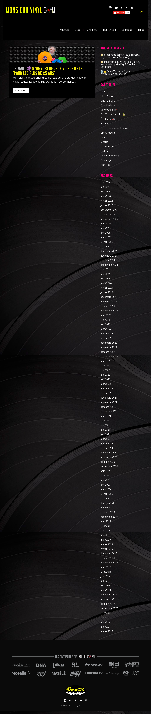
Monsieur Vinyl (108, 146)
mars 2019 (106, 540)
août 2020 (106, 471)
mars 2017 (106, 627)
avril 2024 (105, 278)
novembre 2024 (109, 256)
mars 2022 (106, 384)
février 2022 (107, 388)
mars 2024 (106, 283)
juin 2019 (105, 530)
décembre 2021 (109, 398)
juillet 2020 (106, 475)
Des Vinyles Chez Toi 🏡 (113, 114)
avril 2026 (105, 191)
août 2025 (106, 223)
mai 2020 (105, 480)
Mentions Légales (84, 706)
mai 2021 (105, 430)
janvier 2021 (107, 448)
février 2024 (107, 288)
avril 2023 (105, 324)
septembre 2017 (109, 608)
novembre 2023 (109, 301)
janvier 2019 (107, 549)
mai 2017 (105, 622)
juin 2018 (105, 576)
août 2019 (106, 521)
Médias (104, 142)
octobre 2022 (108, 352)
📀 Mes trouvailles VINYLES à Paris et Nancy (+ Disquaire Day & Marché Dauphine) (120, 64)
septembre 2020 (109, 466)
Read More (21, 90)
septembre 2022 (109, 356)
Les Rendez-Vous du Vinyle (115, 128)
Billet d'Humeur (108, 96)
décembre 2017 (109, 595)
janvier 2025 (107, 246)
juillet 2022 (106, 365)
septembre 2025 (109, 219)
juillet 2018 (106, 572)
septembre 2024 (109, 265)
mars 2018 (106, 590)
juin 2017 (105, 617)
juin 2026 (105, 182)
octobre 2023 (108, 306)
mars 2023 (106, 329)
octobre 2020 (108, 462)
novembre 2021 (109, 402)
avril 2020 (105, 485)
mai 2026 (105, 187)
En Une (104, 123)
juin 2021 (105, 425)
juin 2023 (105, 320)
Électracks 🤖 (108, 119)
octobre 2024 (108, 260)
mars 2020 (106, 489)
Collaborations (108, 105)
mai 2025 (105, 228)
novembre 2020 (109, 457)
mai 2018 (105, 581)
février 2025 (107, 242)
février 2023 (107, 333)
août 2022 (106, 361)
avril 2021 (105, 434)
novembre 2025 (109, 210)
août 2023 (106, 315)
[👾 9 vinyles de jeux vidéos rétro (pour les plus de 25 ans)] (52, 54)
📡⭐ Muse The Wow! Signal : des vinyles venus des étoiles (118, 73)
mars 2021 (106, 439)
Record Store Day (110, 156)
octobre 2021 (108, 407)
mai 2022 (105, 375)
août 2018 (106, 567)
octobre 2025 (108, 214)
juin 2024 (105, 269)
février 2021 (107, 443)
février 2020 (107, 494)
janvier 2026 (107, 205)
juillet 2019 (106, 526)
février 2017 (107, 631)
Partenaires (106, 151)
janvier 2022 (107, 393)
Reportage (106, 160)
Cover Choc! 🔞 (109, 110)
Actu (103, 91)
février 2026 (107, 201)
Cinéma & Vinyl (108, 101)
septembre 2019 (109, 517)
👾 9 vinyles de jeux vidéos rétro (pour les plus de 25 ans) (48, 71)
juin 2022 (105, 370)
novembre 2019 (109, 507)
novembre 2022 (109, 347)
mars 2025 (106, 237)
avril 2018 (105, 585)
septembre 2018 (109, 562)
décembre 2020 (109, 453)
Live (103, 137)
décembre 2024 (109, 251)
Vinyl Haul (105, 165)
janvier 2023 (107, 338)
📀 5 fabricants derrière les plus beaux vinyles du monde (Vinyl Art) (120, 56)
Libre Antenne (108, 133)
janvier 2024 (107, 292)
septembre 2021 (109, 411)
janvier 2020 (107, 498)
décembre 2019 (109, 503)
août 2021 (106, 416)
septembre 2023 (109, 311)
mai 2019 (105, 535)
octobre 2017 (108, 604)
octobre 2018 (108, 558)
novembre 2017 (109, 599)
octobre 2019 (108, 512)
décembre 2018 (109, 553)
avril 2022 (105, 379)
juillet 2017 (106, 613)
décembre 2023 (109, 297)
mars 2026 (106, 196)
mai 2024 (105, 274)
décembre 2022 (109, 343)
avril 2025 (105, 233)
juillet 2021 (106, 420)
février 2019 (107, 544)
